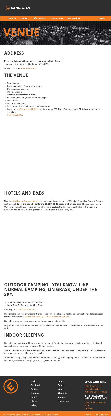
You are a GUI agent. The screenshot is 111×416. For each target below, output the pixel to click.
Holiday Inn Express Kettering (26, 201)
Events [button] (23, 18)
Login (33, 381)
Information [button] (39, 18)
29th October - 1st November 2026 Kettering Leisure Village (96, 389)
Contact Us (63, 401)
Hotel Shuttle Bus (15, 115)
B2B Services (73, 18)
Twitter (34, 389)
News (60, 389)
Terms (88, 415)
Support (62, 397)
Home (61, 381)
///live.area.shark (28, 68)
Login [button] (101, 18)
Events (61, 385)
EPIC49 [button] (11, 18)
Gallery (34, 405)
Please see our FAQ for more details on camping (47, 317)
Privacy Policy (101, 415)
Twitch (34, 397)
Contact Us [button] (56, 18)
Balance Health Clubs (29, 109)
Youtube (35, 393)
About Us (62, 393)
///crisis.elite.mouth (27, 309)
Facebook (35, 385)
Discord (34, 401)
